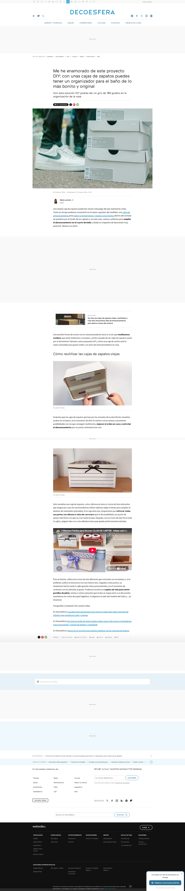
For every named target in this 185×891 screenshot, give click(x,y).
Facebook (137, 16)
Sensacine (71, 838)
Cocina (74, 56)
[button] (66, 200)
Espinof (71, 842)
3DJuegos (54, 838)
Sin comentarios (61, 104)
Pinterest (132, 16)
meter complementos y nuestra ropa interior (93, 215)
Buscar (43, 16)
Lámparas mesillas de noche (120, 762)
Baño (56, 778)
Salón (82, 56)
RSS (121, 800)
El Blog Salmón (144, 838)
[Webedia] (39, 826)
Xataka (35, 838)
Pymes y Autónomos (143, 843)
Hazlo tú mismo (66, 637)
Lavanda (50, 56)
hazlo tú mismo (81, 637)
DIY (117, 637)
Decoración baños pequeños (58, 762)
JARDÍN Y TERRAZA (53, 23)
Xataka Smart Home (37, 850)
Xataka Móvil (37, 842)
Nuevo (38, 16)
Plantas (36, 778)
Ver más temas (40, 800)
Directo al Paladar (92, 838)
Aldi (98, 56)
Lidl (68, 56)
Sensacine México (74, 868)
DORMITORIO (86, 23)
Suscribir (132, 778)
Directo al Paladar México (92, 869)
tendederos (37, 791)
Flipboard (74, 104)
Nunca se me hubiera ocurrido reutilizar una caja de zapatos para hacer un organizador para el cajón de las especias (84, 756)
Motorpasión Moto (109, 842)
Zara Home (90, 56)
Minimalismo (59, 782)
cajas (92, 637)
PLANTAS (115, 23)
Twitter (141, 16)
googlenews (151, 16)
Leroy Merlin (60, 56)
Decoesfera (92, 315)
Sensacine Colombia (71, 873)
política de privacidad (122, 783)
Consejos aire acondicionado (98, 762)
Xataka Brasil (37, 871)
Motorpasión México (107, 869)
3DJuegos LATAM (57, 868)
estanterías (37, 787)
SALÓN (71, 23)
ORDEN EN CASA (133, 23)
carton (100, 637)
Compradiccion (126, 845)
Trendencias (125, 838)
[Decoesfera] (92, 11)
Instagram (146, 16)
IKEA (56, 787)
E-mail (77, 104)
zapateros (78, 787)
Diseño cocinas (138, 762)
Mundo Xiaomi (38, 854)
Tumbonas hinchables (78, 762)
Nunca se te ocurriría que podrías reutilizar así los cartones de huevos (98, 630)
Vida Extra (54, 842)
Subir (144, 827)
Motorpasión (107, 838)
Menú (33, 16)
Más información (110, 889)
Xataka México (38, 868)
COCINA (101, 23)
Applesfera (37, 845)
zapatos (109, 637)
